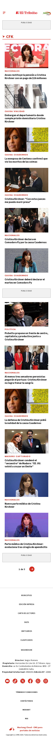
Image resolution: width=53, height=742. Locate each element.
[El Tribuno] (26, 12)
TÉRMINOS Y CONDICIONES (26, 692)
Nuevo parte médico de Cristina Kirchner (22, 505)
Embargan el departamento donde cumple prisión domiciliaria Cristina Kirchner (25, 118)
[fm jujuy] (47, 13)
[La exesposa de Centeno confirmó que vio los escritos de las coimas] (26, 140)
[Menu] (4, 13)
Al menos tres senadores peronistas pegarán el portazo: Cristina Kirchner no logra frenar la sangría (26, 379)
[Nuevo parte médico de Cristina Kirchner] (26, 485)
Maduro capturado (17, 456)
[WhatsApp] (38, 681)
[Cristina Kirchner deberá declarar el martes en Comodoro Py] (26, 260)
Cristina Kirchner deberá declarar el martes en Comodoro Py (25, 281)
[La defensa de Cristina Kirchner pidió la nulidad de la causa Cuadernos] (26, 401)
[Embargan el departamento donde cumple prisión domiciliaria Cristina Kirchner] (26, 96)
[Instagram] (45, 681)
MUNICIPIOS (26, 595)
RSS (26, 718)
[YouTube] (7, 681)
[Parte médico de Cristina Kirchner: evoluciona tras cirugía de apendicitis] (26, 525)
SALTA (26, 622)
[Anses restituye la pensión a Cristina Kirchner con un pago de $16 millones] (26, 56)
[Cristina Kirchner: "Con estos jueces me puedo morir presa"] (26, 180)
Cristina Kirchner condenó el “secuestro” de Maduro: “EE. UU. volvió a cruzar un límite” (23, 463)
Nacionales (12, 71)
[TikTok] (15, 681)
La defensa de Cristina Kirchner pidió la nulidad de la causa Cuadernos (25, 421)
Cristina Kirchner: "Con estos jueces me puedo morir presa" (25, 200)
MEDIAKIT (26, 710)
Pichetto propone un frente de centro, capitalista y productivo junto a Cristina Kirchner (26, 336)
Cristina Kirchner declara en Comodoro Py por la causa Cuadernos (26, 241)
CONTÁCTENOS (26, 701)
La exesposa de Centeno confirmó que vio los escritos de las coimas (26, 160)
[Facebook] (30, 681)
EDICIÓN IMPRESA (26, 604)
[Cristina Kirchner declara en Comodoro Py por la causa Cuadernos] (26, 220)
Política (10, 329)
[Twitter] (22, 681)
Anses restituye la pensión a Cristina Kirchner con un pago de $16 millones (26, 76)
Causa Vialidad (15, 111)
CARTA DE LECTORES (26, 613)
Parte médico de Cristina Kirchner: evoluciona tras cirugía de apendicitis (26, 545)
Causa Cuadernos (16, 154)
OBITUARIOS (26, 631)
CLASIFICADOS (26, 640)
